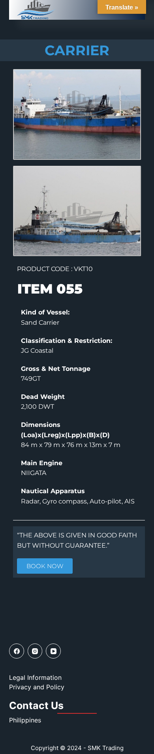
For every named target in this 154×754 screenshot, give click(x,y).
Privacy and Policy (36, 687)
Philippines (25, 720)
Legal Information (35, 677)
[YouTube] (53, 651)
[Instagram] (35, 651)
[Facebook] (16, 651)
